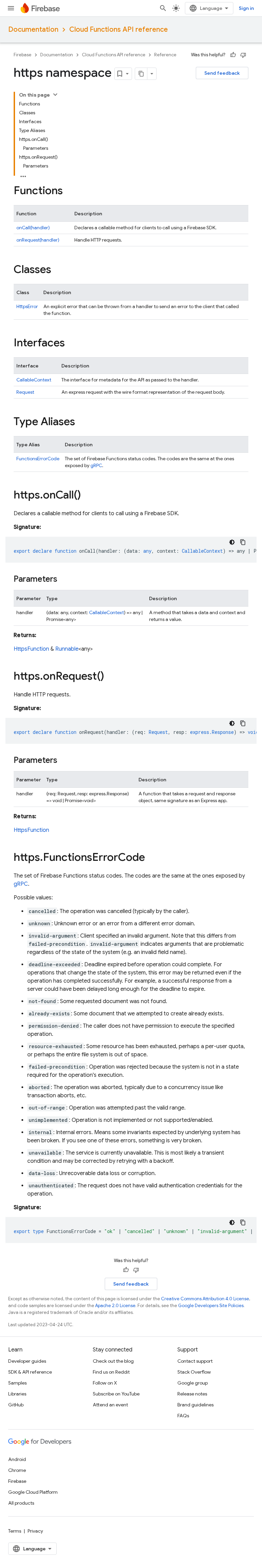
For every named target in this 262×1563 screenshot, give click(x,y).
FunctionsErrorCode (37, 458)
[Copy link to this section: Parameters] (64, 580)
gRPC (96, 465)
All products (21, 1503)
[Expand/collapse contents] (55, 94)
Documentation (33, 29)
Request (25, 392)
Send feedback (222, 73)
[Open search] (163, 8)
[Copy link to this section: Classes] (58, 270)
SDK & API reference (30, 1372)
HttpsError (27, 306)
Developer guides (27, 1361)
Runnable (66, 649)
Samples (17, 1383)
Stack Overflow (194, 1372)
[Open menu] (11, 8)
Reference (165, 55)
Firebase (22, 55)
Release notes (192, 1394)
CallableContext (33, 380)
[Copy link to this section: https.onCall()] (87, 496)
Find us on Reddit (111, 1372)
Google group (192, 1383)
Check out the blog (113, 1361)
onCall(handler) (33, 228)
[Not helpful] (243, 55)
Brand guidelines (195, 1405)
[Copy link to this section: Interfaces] (71, 343)
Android (17, 1459)
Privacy (35, 1531)
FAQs (183, 1416)
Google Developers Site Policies (211, 1305)
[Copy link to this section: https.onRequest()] (111, 677)
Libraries (17, 1394)
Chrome (17, 1470)
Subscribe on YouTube (116, 1394)
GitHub (16, 1405)
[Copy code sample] (242, 542)
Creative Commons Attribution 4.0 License (205, 1299)
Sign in (246, 8)
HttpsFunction (31, 649)
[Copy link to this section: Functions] (69, 191)
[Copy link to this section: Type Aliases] (82, 422)
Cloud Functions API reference (118, 29)
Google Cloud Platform (33, 1492)
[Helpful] (233, 55)
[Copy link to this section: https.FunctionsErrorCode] (152, 858)
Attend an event (110, 1405)
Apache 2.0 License (115, 1305)
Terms (14, 1531)
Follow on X (105, 1383)
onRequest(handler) (37, 240)
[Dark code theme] (232, 542)
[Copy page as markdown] (141, 73)
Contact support (195, 1361)
